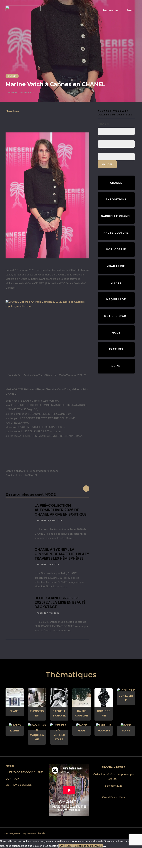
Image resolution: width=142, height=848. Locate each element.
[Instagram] (98, 834)
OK (61, 845)
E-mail (103, 149)
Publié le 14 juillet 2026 (49, 520)
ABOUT (10, 766)
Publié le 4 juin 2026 (47, 564)
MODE (12, 76)
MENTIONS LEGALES (19, 784)
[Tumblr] (112, 834)
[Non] (104, 846)
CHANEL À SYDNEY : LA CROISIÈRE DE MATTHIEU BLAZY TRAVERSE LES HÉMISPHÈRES (62, 554)
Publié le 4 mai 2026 (47, 612)
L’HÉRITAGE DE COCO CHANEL (25, 772)
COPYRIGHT (13, 778)
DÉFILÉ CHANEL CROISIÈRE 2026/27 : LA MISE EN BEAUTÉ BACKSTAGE (60, 602)
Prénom (103, 124)
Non (68, 845)
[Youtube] (118, 834)
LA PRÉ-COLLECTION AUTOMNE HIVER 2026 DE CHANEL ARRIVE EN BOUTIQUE (61, 510)
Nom (101, 137)
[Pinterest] (105, 834)
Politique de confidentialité (88, 845)
